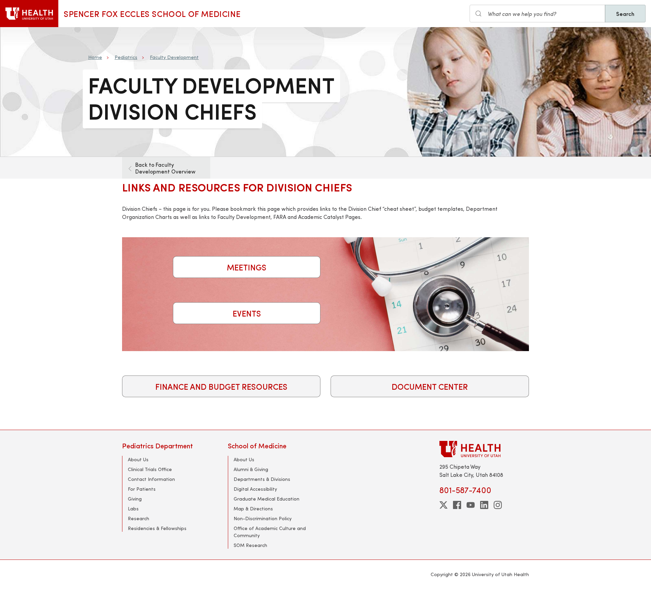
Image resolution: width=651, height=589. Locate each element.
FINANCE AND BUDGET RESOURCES (221, 386)
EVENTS (247, 313)
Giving (135, 498)
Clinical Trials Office (150, 469)
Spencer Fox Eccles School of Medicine (152, 13)
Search (625, 13)
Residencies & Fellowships (157, 528)
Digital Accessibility (255, 489)
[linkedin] (484, 505)
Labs (133, 508)
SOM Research (250, 545)
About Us (138, 459)
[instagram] (498, 505)
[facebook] (457, 505)
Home (95, 57)
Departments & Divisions (262, 479)
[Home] (29, 13)
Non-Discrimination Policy (263, 518)
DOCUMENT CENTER (430, 386)
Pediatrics (126, 57)
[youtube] (471, 505)
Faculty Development (174, 57)
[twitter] (443, 505)
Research (138, 518)
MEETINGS (247, 267)
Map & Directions (253, 508)
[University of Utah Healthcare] (484, 449)
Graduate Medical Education (266, 498)
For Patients (142, 489)
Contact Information (151, 479)
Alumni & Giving (251, 469)
